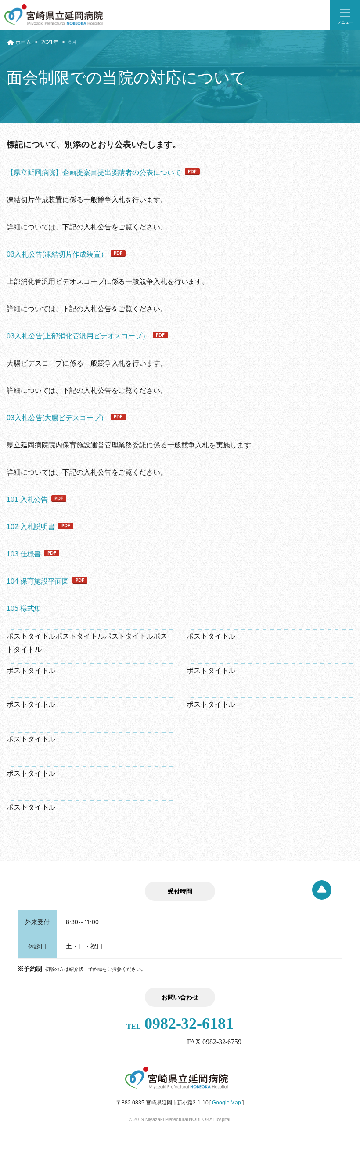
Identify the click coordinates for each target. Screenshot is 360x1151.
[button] (345, 15)
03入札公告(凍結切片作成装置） (57, 254)
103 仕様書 (24, 554)
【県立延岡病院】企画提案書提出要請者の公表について (94, 172)
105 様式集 (24, 608)
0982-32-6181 (180, 1023)
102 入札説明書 (31, 526)
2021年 (50, 42)
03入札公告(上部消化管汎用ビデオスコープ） (78, 336)
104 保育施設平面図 (38, 581)
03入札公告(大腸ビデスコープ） (57, 417)
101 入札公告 (27, 499)
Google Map (226, 1103)
